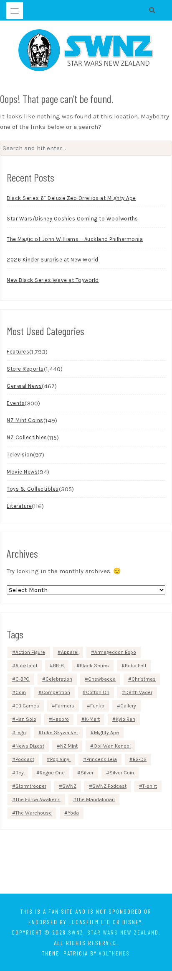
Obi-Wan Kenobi (112, 746)
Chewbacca (102, 679)
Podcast (24, 759)
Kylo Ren (125, 719)
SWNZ (69, 786)
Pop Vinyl (60, 759)
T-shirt (149, 786)
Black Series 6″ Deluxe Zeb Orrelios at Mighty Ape (71, 198)
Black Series (94, 666)
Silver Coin (121, 773)
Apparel (69, 652)
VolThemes (114, 953)
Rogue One (52, 773)
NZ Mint (69, 746)
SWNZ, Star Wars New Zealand (113, 932)
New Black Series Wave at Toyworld (53, 280)
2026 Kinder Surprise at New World (53, 259)
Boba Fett (136, 666)
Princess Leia (101, 759)
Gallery (128, 706)
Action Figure (30, 652)
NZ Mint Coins (25, 420)
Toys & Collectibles (33, 489)
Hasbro (60, 719)
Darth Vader (138, 692)
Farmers (64, 706)
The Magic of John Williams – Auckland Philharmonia (75, 239)
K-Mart (92, 719)
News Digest (29, 746)
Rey (19, 773)
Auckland (26, 666)
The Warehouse (33, 813)
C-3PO (22, 679)
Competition (56, 692)
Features (18, 351)
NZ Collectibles (27, 437)
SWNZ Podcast (109, 786)
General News (24, 386)
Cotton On (97, 692)
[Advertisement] (86, 863)
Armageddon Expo (115, 652)
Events (16, 403)
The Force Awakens (38, 799)
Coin (20, 692)
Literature (19, 506)
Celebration (59, 679)
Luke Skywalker (60, 732)
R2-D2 (140, 759)
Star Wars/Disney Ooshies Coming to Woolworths (72, 218)
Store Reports (25, 369)
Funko (97, 706)
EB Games (27, 706)
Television (20, 454)
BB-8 (58, 666)
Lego (20, 732)
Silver (87, 773)
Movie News (22, 472)
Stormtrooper (30, 786)
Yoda (73, 813)
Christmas (144, 679)
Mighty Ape (106, 732)
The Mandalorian (95, 799)
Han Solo (25, 719)
